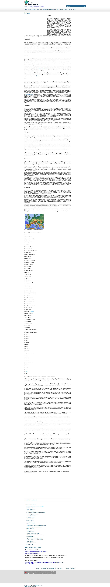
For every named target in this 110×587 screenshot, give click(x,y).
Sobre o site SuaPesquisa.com (47, 568)
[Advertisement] (29, 25)
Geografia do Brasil (63, 9)
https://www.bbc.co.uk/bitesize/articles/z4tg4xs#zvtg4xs (36, 551)
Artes (26, 9)
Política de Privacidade (70, 568)
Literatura (29, 9)
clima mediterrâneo (29, 94)
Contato (37, 568)
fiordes (37, 75)
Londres (32, 311)
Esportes (34, 9)
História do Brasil (40, 9)
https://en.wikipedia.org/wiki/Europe (32, 553)
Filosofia (70, 9)
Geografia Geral (53, 9)
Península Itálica (42, 68)
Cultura (58, 9)
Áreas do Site (59, 568)
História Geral (46, 9)
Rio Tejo (26, 371)
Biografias (74, 9)
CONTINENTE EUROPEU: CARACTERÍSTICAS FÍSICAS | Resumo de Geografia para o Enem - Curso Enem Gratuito (44, 563)
